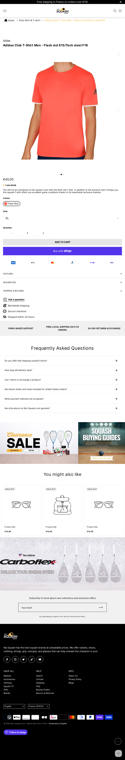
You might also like (62, 474)
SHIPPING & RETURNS (13, 291)
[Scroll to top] (118, 741)
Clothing (8, 683)
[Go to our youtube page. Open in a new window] (40, 659)
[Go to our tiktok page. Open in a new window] (31, 659)
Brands (7, 693)
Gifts (6, 689)
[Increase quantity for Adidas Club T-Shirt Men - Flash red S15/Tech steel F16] (43, 233)
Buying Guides (43, 689)
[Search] (115, 10)
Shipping (40, 683)
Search (39, 676)
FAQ (38, 686)
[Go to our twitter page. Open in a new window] (23, 659)
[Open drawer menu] (4, 10)
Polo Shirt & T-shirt (29, 20)
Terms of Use (68, 616)
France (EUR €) (36, 706)
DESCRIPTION (9, 282)
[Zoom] (118, 54)
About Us (73, 676)
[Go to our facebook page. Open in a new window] (7, 659)
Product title (10, 527)
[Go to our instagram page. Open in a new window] (15, 659)
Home (11, 20)
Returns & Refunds (45, 693)
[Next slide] (118, 110)
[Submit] (102, 607)
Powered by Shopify (58, 723)
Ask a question (16, 299)
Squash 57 (9, 686)
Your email (26, 607)
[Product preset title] (21, 504)
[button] (61, 174)
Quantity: (7, 228)
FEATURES (8, 273)
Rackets (7, 676)
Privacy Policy (80, 616)
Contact (40, 679)
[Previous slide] (6, 110)
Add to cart (62, 242)
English (8, 706)
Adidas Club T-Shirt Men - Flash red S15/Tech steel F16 (75, 20)
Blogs (71, 683)
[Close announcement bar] (120, 2)
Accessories (9, 679)
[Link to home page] (10, 636)
